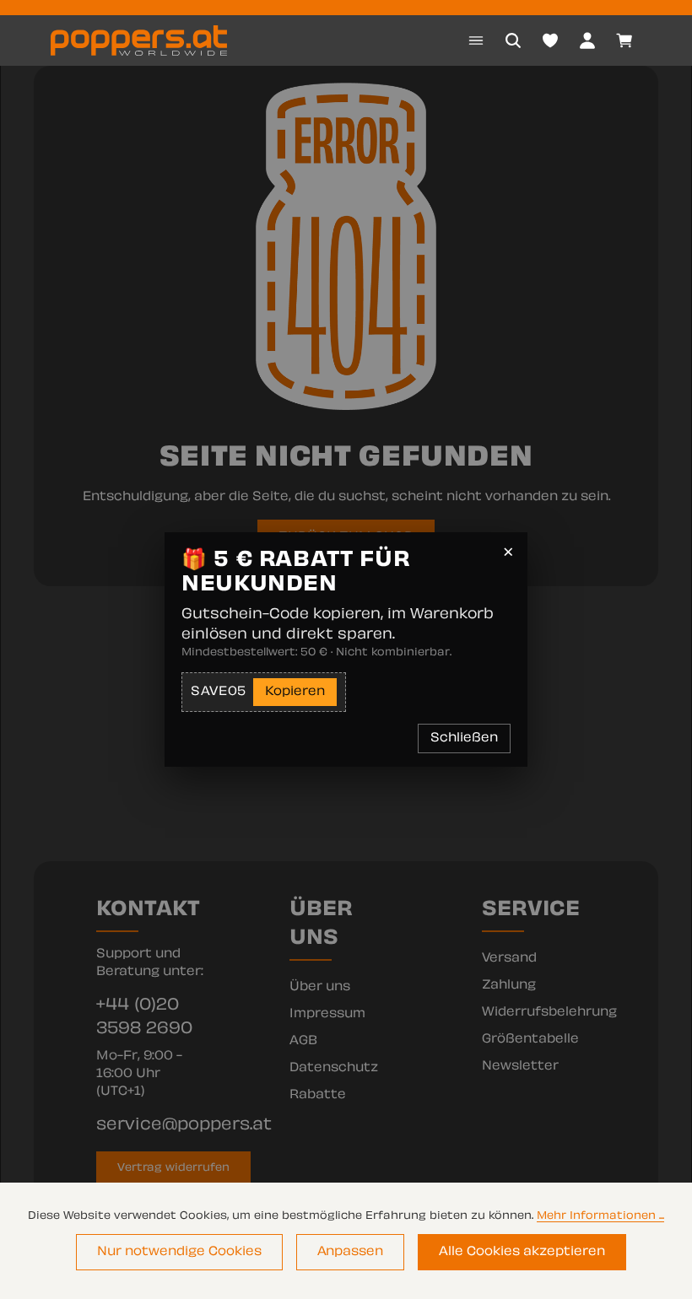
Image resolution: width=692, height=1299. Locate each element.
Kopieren (295, 692)
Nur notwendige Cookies (179, 1252)
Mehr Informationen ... (600, 1216)
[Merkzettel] (550, 40)
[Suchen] (513, 40)
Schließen (464, 738)
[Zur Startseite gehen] (139, 40)
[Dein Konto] (587, 40)
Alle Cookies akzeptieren (522, 1252)
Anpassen (350, 1252)
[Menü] (476, 40)
